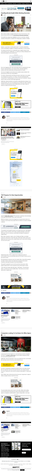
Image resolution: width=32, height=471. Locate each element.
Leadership (10, 3)
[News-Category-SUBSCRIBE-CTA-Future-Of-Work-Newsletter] (16, 104)
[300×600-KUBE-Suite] (16, 174)
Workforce (27, 3)
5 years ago (5, 317)
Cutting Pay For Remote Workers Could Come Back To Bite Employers (27, 311)
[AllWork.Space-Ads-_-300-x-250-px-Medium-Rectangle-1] (16, 277)
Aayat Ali (8, 116)
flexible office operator (9, 215)
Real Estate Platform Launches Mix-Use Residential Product (17, 317)
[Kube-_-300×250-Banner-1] (16, 93)
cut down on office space (10, 355)
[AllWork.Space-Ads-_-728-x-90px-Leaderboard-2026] (16, 8)
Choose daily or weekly (4, 452)
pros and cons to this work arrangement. (20, 35)
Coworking (19, 3)
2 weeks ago (22, 134)
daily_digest (4, 109)
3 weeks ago (22, 138)
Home (3, 3)
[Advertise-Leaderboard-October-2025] (16, 286)
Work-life (14, 3)
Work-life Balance (9, 109)
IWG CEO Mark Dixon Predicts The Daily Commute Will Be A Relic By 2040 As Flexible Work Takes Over (7, 138)
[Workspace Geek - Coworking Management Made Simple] (16, 60)
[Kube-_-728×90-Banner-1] (16, 43)
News (6, 3)
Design (23, 3)
